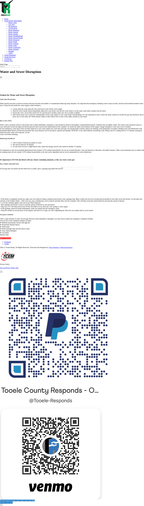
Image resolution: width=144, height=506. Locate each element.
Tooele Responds (10, 55)
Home (6, 19)
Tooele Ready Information (13, 21)
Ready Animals (13, 49)
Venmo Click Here (6, 503)
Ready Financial (13, 40)
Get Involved (12, 28)
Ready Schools (13, 44)
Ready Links (12, 45)
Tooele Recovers (9, 57)
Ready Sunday (13, 34)
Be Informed (12, 26)
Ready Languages (14, 47)
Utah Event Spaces (66, 247)
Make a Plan (12, 23)
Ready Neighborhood (15, 36)
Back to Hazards (5, 238)
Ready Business (13, 30)
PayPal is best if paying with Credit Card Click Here (17, 500)
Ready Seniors (13, 32)
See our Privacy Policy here (9, 268)
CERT (10, 53)
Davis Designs (54, 247)
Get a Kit (11, 24)
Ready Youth (12, 42)
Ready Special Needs (15, 38)
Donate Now (8, 61)
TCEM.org (8, 59)
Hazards (11, 51)
